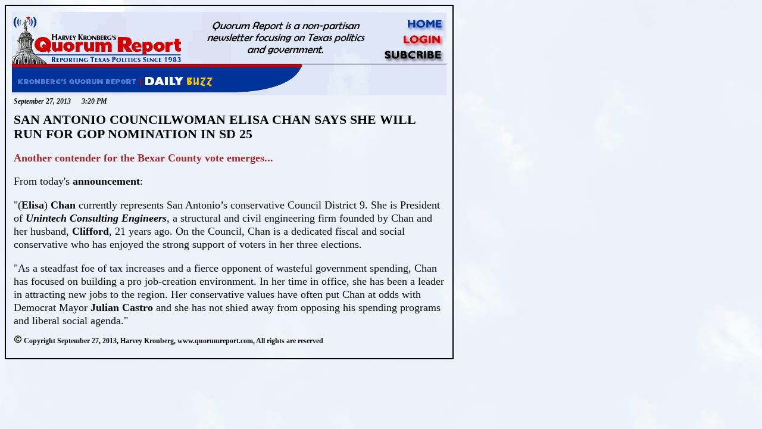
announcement (106, 181)
